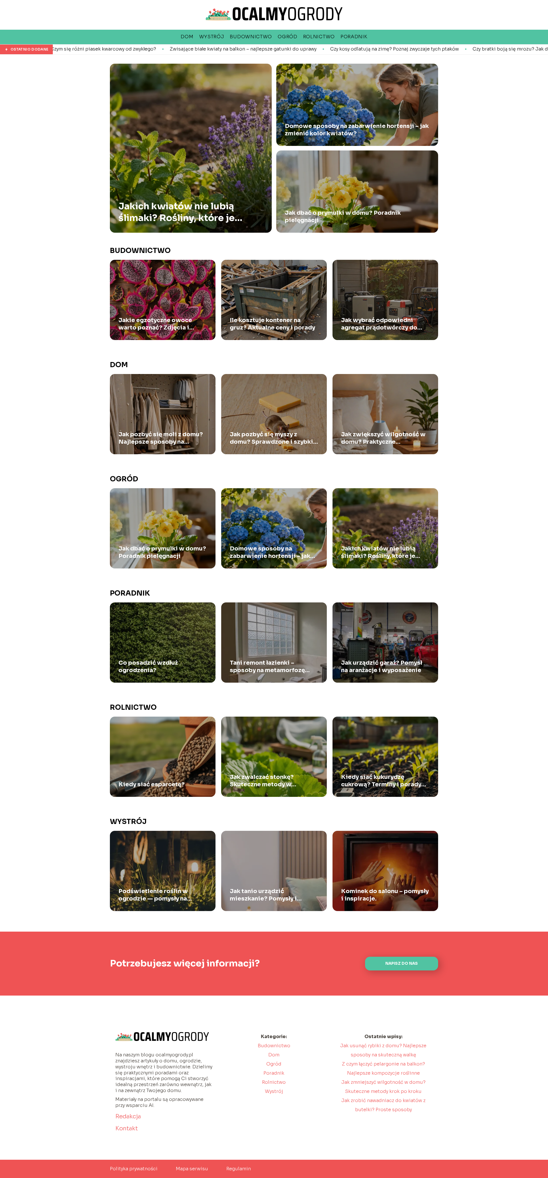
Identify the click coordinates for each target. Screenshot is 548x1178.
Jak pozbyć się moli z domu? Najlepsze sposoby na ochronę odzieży (160, 438)
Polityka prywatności (134, 1169)
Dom (119, 365)
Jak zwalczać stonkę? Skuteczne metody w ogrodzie (262, 780)
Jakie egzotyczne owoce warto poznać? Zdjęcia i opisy (155, 324)
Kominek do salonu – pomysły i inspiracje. (385, 895)
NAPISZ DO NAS (401, 963)
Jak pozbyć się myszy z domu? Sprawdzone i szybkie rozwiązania (273, 438)
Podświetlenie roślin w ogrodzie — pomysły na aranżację (153, 895)
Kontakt (126, 1128)
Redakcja (128, 1116)
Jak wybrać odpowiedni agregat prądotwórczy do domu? (379, 324)
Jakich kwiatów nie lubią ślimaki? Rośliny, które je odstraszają (176, 212)
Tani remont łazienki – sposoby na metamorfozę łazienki (267, 666)
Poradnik (130, 593)
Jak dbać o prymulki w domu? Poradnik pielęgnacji (343, 216)
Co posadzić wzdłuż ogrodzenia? (148, 666)
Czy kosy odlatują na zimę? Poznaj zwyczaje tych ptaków (291, 49)
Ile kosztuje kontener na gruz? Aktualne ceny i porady (272, 324)
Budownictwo (140, 250)
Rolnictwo (133, 707)
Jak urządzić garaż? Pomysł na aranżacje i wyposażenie (381, 666)
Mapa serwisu (192, 1169)
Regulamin (238, 1169)
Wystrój (128, 821)
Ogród (124, 479)
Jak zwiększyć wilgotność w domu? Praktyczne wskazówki (383, 438)
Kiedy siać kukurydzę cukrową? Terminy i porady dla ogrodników (381, 780)
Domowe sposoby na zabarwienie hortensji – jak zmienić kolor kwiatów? (357, 129)
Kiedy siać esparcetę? (151, 784)
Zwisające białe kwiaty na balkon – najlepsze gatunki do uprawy (140, 49)
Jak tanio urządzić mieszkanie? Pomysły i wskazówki (263, 895)
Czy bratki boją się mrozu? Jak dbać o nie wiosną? (428, 49)
